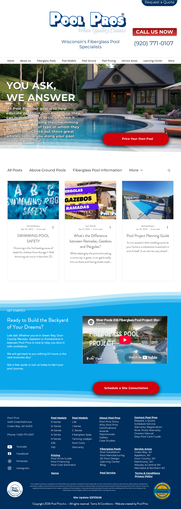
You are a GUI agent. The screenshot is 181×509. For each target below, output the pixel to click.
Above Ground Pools (47, 170)
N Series (56, 438)
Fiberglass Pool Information (97, 170)
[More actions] (54, 227)
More (133, 170)
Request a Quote (159, 2)
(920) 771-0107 (153, 43)
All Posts (14, 170)
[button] (169, 170)
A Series (56, 434)
